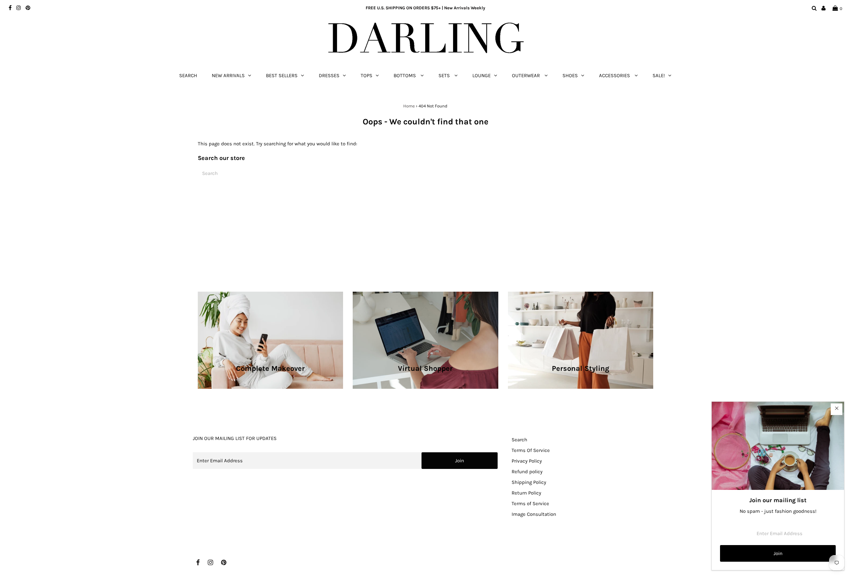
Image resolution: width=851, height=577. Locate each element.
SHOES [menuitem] (570, 75)
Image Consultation (534, 514)
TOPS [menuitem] (366, 75)
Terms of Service (530, 503)
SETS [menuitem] (444, 75)
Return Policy (526, 493)
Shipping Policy (529, 482)
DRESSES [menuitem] (329, 75)
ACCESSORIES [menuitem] (615, 75)
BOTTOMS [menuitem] (405, 75)
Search (519, 440)
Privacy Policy (527, 461)
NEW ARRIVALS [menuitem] (228, 75)
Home (409, 105)
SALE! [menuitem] (659, 75)
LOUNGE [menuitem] (481, 75)
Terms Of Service (531, 450)
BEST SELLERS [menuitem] (282, 75)
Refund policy (527, 472)
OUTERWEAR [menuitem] (526, 75)
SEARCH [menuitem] (188, 75)
